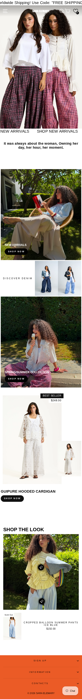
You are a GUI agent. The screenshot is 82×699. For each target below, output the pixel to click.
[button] (75, 11)
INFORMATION (40, 672)
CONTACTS (40, 683)
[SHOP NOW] (41, 214)
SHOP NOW (12, 498)
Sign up (40, 660)
